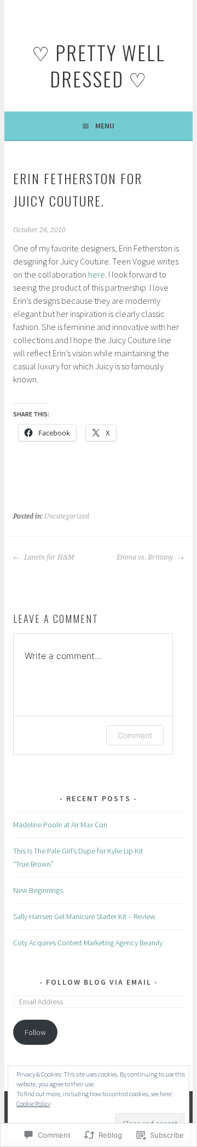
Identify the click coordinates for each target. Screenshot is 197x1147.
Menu (104, 126)
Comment (135, 735)
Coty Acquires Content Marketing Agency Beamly (88, 943)
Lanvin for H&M (48, 557)
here (96, 274)
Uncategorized (66, 516)
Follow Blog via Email (99, 982)
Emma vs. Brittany (146, 557)
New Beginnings (38, 890)
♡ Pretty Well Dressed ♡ (98, 65)
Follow (35, 1032)
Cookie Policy (33, 1103)
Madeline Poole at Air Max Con (60, 825)
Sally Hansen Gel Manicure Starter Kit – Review (84, 916)
